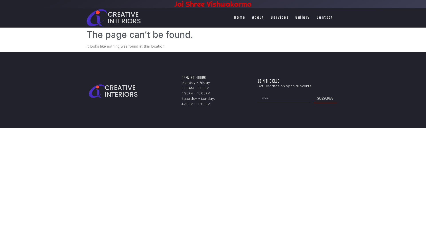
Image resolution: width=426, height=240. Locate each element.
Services (280, 17)
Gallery (302, 17)
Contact (325, 17)
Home (239, 17)
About (258, 17)
